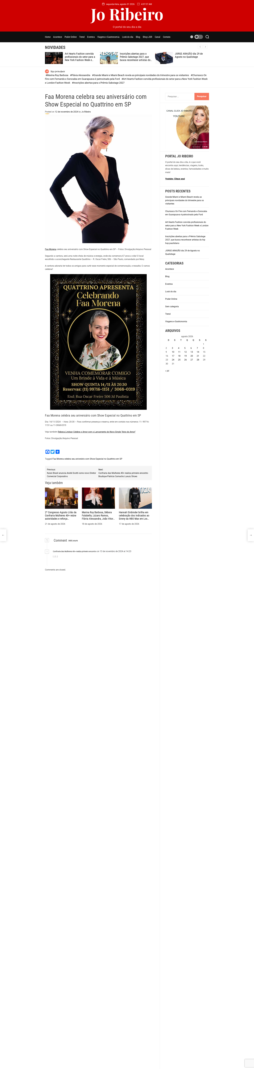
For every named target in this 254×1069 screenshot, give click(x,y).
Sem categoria (172, 306)
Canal (157, 37)
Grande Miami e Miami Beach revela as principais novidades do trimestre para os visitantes (184, 200)
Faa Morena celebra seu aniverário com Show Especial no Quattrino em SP (87, 459)
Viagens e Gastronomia (108, 37)
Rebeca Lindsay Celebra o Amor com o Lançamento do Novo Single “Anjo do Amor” (97, 432)
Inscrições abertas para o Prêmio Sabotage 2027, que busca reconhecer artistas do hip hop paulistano (135, 58)
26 (185, 359)
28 (198, 359)
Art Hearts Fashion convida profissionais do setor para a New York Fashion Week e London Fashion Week (80, 58)
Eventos (91, 37)
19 (185, 356)
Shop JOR (147, 37)
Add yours (73, 540)
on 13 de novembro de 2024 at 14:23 (114, 551)
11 (179, 352)
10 (173, 352)
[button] (205, 47)
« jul (167, 370)
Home (48, 37)
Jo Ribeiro (127, 14)
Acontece (57, 37)
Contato (167, 37)
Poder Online (71, 37)
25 (179, 359)
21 (198, 356)
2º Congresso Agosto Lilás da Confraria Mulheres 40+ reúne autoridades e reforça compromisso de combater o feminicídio (60, 519)
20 (191, 356)
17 (173, 356)
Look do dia (127, 37)
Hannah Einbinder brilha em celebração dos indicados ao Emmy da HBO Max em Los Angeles (134, 517)
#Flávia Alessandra (80, 75)
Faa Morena (50, 249)
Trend (82, 37)
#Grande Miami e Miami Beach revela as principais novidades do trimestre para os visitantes (140, 75)
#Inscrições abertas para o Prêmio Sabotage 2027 (98, 82)
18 (179, 356)
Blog (138, 37)
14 (198, 352)
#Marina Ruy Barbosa (57, 75)
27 (191, 359)
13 (191, 352)
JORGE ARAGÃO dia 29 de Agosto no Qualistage (189, 55)
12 (185, 352)
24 (173, 359)
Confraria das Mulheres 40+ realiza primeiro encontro (74, 551)
